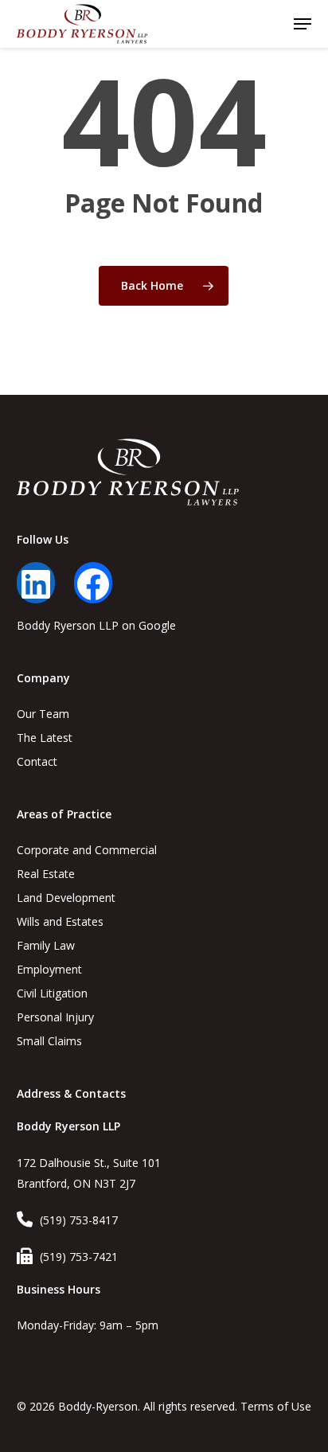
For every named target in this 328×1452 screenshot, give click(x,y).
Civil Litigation (52, 993)
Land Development (66, 897)
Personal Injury (55, 1017)
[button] (302, 24)
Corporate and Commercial (87, 849)
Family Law (46, 945)
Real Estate (46, 873)
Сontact (37, 761)
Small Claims (49, 1040)
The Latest (44, 737)
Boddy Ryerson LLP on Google (96, 625)
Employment (49, 969)
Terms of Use (275, 1406)
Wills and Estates (60, 921)
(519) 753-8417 (79, 1220)
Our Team (43, 713)
